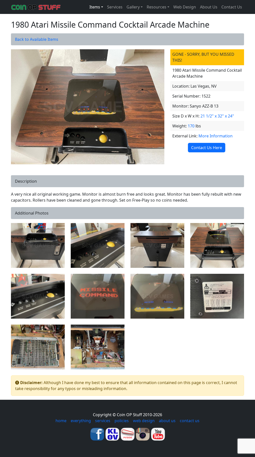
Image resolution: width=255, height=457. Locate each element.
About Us (208, 7)
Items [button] (94, 7)
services (102, 420)
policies (122, 420)
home (61, 420)
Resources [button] (156, 7)
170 (191, 126)
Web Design (184, 7)
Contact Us (231, 7)
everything (81, 420)
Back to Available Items (36, 39)
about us (167, 420)
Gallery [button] (133, 7)
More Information (215, 136)
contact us (189, 420)
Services (115, 7)
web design (144, 420)
